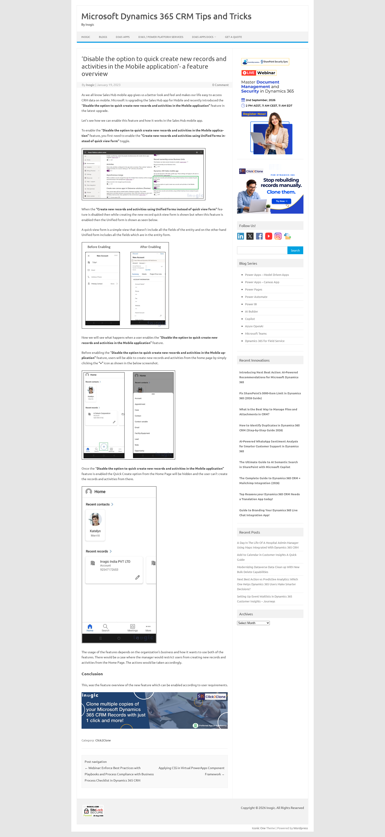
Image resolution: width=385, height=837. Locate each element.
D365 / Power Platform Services (160, 37)
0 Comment (220, 85)
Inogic (85, 37)
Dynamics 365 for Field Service (265, 341)
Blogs (103, 37)
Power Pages (253, 289)
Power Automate (256, 297)
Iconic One (259, 828)
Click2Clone (103, 740)
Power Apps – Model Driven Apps (267, 274)
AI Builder (251, 311)
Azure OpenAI (254, 326)
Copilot (250, 319)
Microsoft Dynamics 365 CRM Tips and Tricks (166, 16)
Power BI (251, 304)
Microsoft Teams (256, 333)
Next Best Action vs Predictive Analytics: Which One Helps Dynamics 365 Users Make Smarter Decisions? (267, 584)
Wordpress (300, 828)
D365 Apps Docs (202, 37)
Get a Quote (233, 37)
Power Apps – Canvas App (262, 282)
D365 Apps (122, 37)
